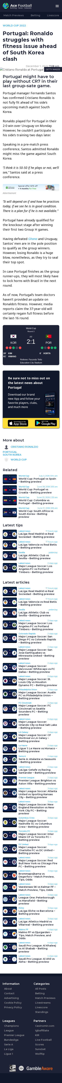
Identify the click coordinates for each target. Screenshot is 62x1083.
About (8, 988)
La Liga (8, 1049)
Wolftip (40, 1053)
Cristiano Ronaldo (24, 446)
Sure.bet (40, 1049)
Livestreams (43, 1002)
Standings (41, 1012)
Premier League (14, 1035)
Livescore (53, 15)
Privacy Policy (13, 1007)
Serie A (8, 1044)
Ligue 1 (8, 1053)
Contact (9, 993)
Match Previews (13, 15)
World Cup (18, 459)
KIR (37, 1035)
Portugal (10, 452)
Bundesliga (11, 1039)
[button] (57, 6)
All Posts (40, 988)
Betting (35, 15)
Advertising (11, 998)
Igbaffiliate (42, 1030)
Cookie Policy (13, 1002)
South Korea (12, 454)
